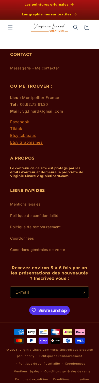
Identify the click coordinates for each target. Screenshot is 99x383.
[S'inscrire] (83, 292)
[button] (10, 27)
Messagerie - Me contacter (34, 68)
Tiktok (16, 128)
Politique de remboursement (35, 227)
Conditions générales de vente (37, 249)
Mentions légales (25, 204)
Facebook (19, 121)
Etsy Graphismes (26, 142)
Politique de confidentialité (34, 215)
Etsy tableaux (23, 135)
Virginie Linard (31, 349)
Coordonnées (22, 238)
